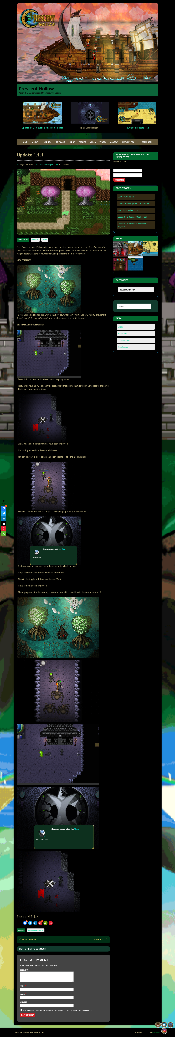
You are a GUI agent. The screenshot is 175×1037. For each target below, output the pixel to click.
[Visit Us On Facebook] (170, 1026)
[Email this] (3, 523)
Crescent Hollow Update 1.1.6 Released (133, 204)
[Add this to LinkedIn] (35, 923)
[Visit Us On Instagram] (164, 1032)
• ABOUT (34, 142)
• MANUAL (46, 142)
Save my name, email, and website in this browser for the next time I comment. (57, 1010)
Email (22, 994)
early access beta (35, 930)
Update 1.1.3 (137, 124)
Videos (103, 142)
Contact (114, 142)
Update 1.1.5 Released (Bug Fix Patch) (133, 217)
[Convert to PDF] (51, 923)
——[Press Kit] (145, 142)
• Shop (72, 142)
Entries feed (122, 334)
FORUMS (82, 142)
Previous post (29, 939)
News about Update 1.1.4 (42, 128)
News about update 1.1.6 (128, 210)
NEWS (45, 240)
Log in (120, 327)
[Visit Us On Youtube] (158, 1026)
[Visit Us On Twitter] (164, 1026)
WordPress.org (124, 347)
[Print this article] (45, 923)
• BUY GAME (60, 142)
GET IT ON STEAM (90, 130)
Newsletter (128, 142)
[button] (86, 135)
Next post (99, 939)
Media (93, 142)
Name (22, 986)
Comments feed (124, 340)
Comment (24, 970)
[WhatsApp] (3, 533)
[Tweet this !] (30, 923)
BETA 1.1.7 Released (126, 197)
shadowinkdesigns (46, 165)
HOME (24, 142)
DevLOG (35, 240)
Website (23, 1002)
